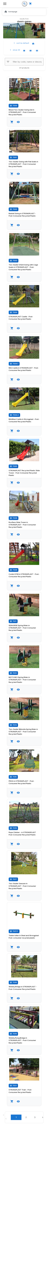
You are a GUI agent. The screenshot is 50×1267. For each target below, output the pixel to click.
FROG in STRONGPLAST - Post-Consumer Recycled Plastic (21, 782)
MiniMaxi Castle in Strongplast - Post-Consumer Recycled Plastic (24, 420)
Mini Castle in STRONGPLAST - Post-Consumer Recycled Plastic (24, 369)
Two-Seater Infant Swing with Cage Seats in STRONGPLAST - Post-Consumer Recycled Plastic (23, 267)
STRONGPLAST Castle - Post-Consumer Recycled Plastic (21, 317)
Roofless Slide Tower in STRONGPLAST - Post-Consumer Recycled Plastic (22, 524)
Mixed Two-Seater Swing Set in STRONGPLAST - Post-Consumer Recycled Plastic (22, 112)
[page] (43, 1117)
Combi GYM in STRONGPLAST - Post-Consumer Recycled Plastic (24, 575)
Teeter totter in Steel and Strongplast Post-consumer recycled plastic (24, 936)
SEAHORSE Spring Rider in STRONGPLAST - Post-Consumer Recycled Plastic (22, 627)
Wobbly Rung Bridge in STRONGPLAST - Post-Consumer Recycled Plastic (22, 1040)
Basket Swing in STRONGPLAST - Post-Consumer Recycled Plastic (22, 214)
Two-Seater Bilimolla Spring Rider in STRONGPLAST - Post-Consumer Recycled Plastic (23, 731)
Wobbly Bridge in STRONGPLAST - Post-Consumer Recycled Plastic (23, 988)
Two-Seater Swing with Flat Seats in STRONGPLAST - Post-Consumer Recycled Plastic (23, 164)
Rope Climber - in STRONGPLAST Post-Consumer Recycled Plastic (22, 833)
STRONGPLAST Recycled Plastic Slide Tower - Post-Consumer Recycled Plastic (24, 472)
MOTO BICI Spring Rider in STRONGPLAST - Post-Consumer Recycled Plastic (22, 679)
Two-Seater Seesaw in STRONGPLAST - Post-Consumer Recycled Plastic (22, 885)
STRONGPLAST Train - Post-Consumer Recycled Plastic (20, 1091)
